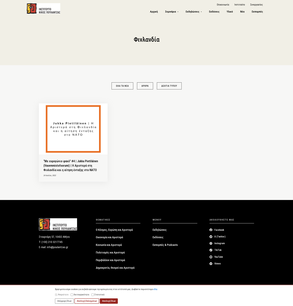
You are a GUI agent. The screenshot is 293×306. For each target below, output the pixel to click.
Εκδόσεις (158, 237)
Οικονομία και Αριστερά (109, 237)
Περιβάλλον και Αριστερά (110, 260)
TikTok (218, 250)
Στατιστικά (99, 294)
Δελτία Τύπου (169, 86)
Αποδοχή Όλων (109, 301)
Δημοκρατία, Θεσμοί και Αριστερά (115, 267)
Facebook (219, 229)
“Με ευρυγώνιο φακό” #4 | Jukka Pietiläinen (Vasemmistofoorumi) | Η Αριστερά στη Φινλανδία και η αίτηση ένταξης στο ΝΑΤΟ (70, 165)
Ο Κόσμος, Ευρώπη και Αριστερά (114, 230)
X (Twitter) (220, 236)
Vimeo (217, 263)
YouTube (218, 256)
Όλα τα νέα (122, 86)
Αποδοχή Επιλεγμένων (87, 301)
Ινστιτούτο (239, 4)
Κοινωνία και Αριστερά (109, 245)
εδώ (155, 289)
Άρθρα (145, 86)
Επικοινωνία (223, 4)
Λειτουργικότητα (81, 294)
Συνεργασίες (256, 4)
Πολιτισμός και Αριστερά (110, 252)
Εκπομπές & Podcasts (165, 245)
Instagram (219, 243)
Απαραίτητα (63, 294)
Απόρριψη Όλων (64, 301)
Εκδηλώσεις (160, 230)
